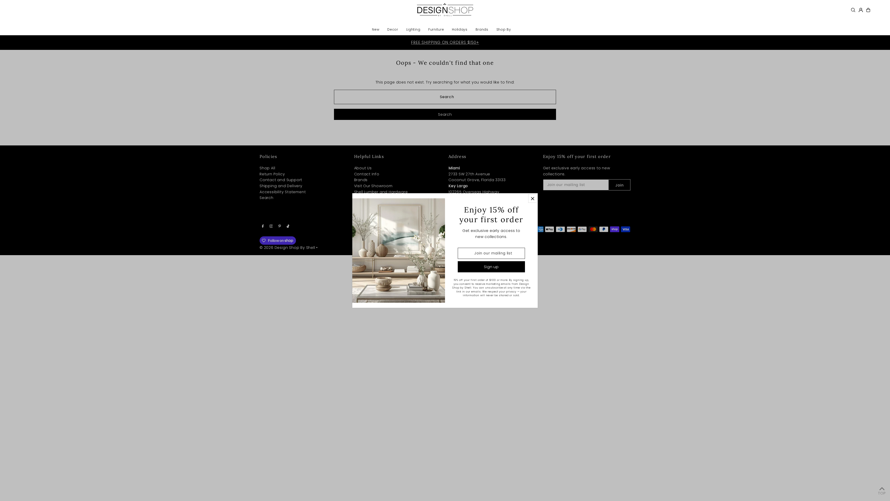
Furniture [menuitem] (436, 29)
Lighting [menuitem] (413, 29)
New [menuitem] (375, 29)
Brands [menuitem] (482, 29)
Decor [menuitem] (392, 29)
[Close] (532, 198)
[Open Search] (853, 10)
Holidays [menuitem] (459, 29)
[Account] (861, 10)
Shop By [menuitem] (503, 29)
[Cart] (868, 10)
